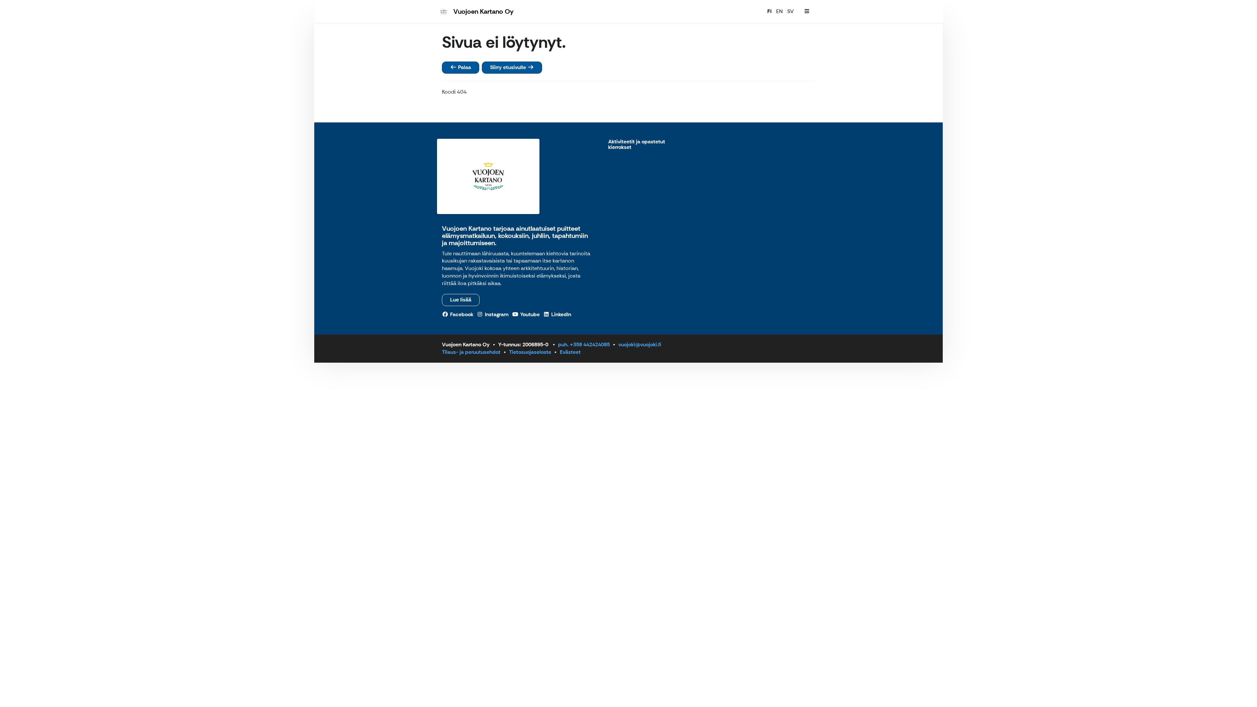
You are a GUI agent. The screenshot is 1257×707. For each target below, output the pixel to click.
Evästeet (570, 352)
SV (790, 11)
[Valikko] (807, 11)
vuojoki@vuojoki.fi (639, 344)
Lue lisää (460, 299)
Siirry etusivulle (508, 67)
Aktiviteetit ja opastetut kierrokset (636, 145)
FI (769, 11)
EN (779, 11)
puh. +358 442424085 (584, 344)
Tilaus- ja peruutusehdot (471, 352)
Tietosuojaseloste (530, 352)
